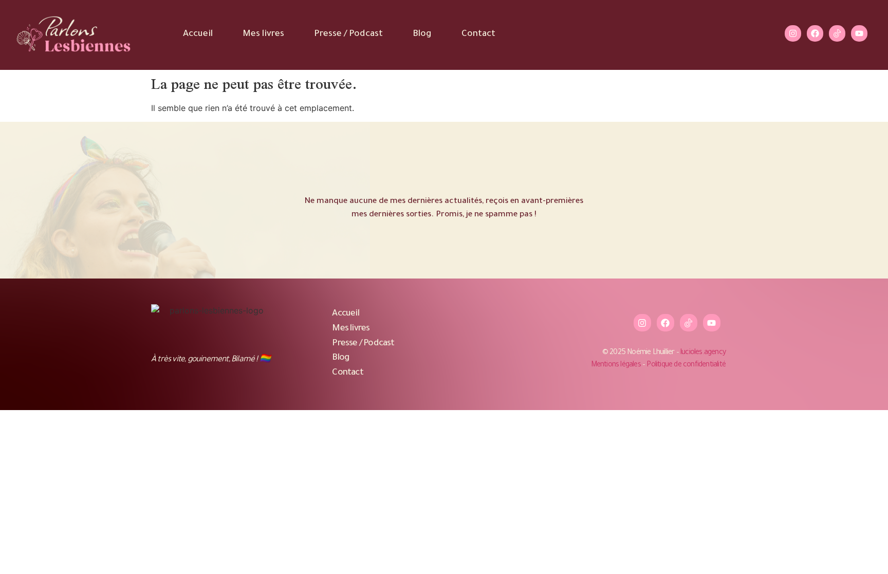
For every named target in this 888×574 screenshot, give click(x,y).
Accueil (198, 35)
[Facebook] (815, 33)
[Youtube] (859, 33)
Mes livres (263, 35)
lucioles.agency (703, 353)
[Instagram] (793, 33)
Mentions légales (616, 365)
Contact (478, 35)
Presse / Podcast (348, 35)
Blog (422, 35)
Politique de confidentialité (686, 365)
